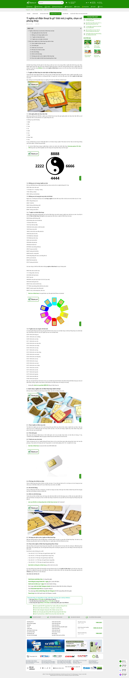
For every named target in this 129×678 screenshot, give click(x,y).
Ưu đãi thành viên (30, 633)
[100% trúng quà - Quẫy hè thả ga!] (88, 51)
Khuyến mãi (65, 13)
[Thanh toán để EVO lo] (45, 646)
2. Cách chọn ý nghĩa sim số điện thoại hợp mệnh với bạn (40, 41)
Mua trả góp (54, 633)
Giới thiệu (29, 625)
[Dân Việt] (46, 656)
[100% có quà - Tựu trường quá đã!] (97, 42)
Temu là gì (31, 593)
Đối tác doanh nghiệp (31, 623)
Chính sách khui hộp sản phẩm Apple (59, 626)
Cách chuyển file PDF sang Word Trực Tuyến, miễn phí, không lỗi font (50, 605)
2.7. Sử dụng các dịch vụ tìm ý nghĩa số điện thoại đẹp (42, 56)
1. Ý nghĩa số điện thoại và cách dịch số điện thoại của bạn (41, 30)
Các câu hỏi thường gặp (32, 635)
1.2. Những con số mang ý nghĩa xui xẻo (39, 35)
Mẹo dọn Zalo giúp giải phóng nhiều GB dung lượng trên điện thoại (50, 612)
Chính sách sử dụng (56, 631)
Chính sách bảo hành (56, 623)
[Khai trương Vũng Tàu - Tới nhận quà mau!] (97, 51)
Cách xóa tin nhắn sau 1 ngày (36, 584)
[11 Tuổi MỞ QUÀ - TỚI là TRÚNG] (88, 42)
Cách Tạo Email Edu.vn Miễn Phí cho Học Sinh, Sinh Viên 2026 (49, 614)
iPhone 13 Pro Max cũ (50, 601)
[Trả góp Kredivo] (83, 646)
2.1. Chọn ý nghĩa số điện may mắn (38, 43)
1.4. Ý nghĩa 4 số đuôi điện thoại (37, 37)
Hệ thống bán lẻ (30, 621)
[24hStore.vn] (32, 2)
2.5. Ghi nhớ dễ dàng (34, 51)
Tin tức (28, 626)
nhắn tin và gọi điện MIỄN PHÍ (41, 385)
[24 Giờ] (83, 656)
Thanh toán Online (56, 628)
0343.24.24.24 (97, 628)
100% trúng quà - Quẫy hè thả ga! (87, 56)
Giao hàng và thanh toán (32, 630)
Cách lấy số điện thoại (33, 445)
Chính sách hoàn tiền (56, 621)
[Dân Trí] (96, 656)
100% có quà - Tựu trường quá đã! (97, 46)
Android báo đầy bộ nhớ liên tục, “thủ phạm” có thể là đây (48, 608)
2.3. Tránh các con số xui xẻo (36, 47)
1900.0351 (99, 622)
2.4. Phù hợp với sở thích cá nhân (37, 49)
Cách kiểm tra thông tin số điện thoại (37, 565)
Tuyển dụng (29, 628)
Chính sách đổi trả (55, 625)
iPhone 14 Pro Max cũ (45, 602)
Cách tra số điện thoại (33, 293)
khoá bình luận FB (36, 588)
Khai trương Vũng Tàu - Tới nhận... (97, 56)
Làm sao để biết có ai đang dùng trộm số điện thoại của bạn (42, 502)
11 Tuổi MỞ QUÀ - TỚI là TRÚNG (86, 46)
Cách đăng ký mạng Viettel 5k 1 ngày (38, 581)
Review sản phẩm (44, 13)
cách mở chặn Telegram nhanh (42, 586)
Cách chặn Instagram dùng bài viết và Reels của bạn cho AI (48, 610)
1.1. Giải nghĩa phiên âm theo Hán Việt (38, 33)
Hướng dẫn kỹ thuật (55, 13)
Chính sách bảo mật (56, 630)
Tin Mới (28, 13)
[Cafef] (71, 656)
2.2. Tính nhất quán (34, 45)
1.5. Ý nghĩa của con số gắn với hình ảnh (39, 39)
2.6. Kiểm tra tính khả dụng (36, 54)
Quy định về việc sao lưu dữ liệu (58, 635)
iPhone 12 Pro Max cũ (39, 599)
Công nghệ (35, 13)
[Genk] (58, 656)
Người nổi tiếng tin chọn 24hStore (78, 13)
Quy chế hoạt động (31, 631)
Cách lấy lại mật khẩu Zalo (35, 579)
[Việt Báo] (33, 656)
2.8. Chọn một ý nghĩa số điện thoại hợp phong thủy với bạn (43, 58)
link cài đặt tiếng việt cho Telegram (45, 591)
